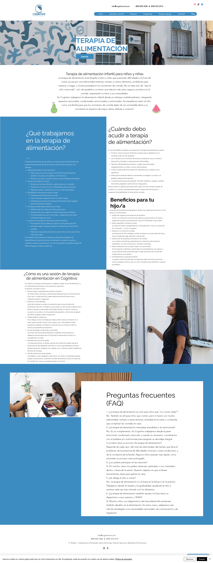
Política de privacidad (123, 559)
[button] (132, 14)
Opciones (189, 559)
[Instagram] (195, 4)
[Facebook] (202, 4)
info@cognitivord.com (121, 6)
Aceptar (202, 559)
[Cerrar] (210, 559)
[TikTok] (198, 4)
